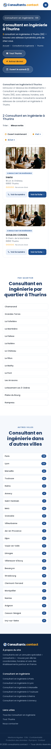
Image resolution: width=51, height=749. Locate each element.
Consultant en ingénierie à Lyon (18, 683)
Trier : (6, 125)
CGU (26, 737)
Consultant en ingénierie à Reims (19, 696)
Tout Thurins (15, 53)
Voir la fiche (36, 194)
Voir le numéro (18, 194)
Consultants (23, 5)
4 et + (38, 134)
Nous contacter (10, 723)
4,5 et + (11, 140)
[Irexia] (25, 158)
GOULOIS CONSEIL (16, 235)
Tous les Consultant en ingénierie (19, 715)
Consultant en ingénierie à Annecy (19, 700)
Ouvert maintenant (17, 134)
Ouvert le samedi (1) (19, 69)
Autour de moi (16, 61)
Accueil (6, 45)
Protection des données (16, 740)
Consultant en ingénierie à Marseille (20, 687)
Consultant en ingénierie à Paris (18, 678)
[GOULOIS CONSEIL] (25, 215)
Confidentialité (35, 737)
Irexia (9, 177)
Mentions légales (15, 737)
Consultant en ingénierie (23, 45)
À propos (33, 740)
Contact (41, 740)
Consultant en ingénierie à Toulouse (20, 691)
